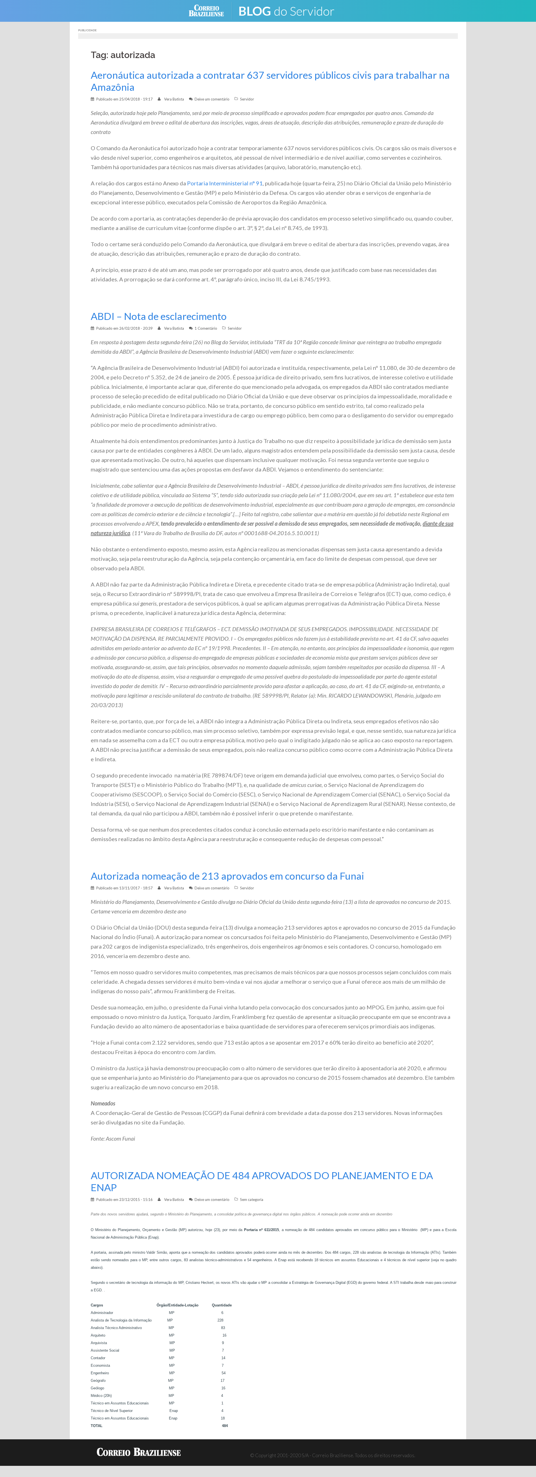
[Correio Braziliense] (211, 10)
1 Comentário (206, 328)
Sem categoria (251, 1199)
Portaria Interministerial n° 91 (225, 183)
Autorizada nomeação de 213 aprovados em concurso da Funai (227, 876)
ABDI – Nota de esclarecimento (159, 316)
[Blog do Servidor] (290, 10)
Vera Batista (174, 99)
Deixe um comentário (212, 99)
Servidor (247, 99)
